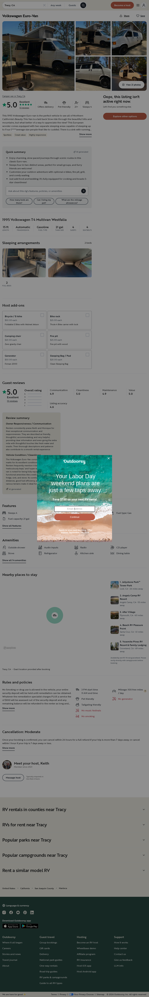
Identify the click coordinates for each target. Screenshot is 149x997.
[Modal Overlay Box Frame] (74, 498)
